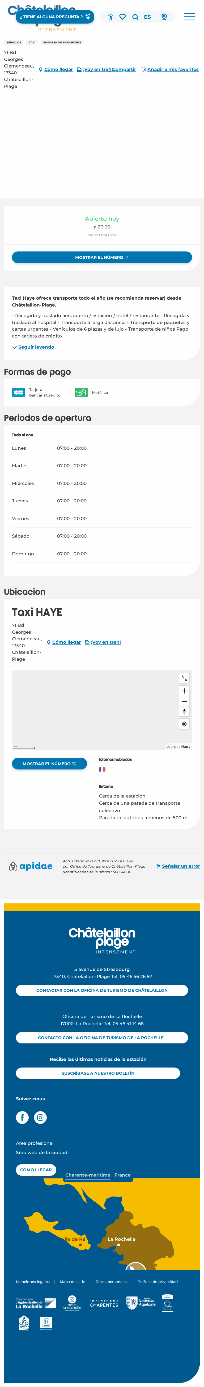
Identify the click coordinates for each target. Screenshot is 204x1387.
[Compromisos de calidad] (167, 1303)
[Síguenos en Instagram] (40, 1117)
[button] (135, 16)
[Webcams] (164, 16)
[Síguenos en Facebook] (22, 1117)
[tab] (87, 1175)
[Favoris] (123, 16)
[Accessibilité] (110, 17)
